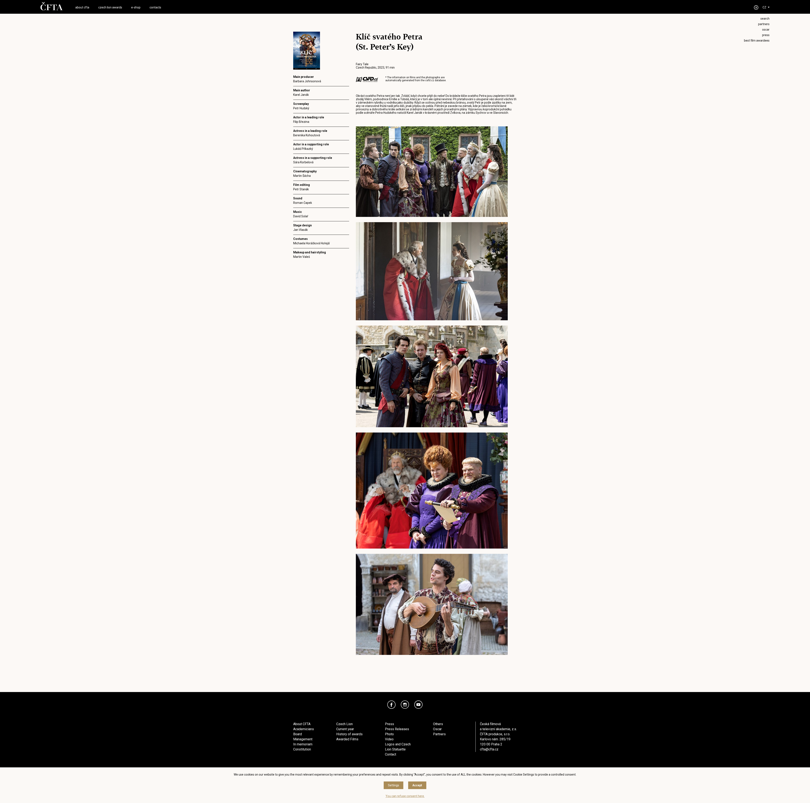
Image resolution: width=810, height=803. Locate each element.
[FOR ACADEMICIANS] (756, 7)
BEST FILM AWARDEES (757, 40)
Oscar (437, 729)
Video (389, 739)
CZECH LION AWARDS (110, 7)
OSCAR (766, 29)
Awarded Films (347, 739)
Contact (390, 754)
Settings (393, 785)
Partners (439, 734)
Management (302, 739)
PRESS (766, 35)
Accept (417, 785)
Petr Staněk (301, 189)
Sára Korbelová (303, 162)
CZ (764, 7)
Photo (389, 734)
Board (297, 734)
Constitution (302, 749)
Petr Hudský (301, 108)
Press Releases (397, 729)
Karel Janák (301, 94)
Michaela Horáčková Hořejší (311, 243)
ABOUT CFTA (82, 7)
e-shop (135, 7)
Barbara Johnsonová (307, 81)
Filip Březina (301, 121)
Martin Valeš (301, 256)
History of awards (349, 734)
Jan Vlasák (300, 229)
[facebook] (391, 704)
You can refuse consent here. (405, 796)
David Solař (300, 216)
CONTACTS (155, 7)
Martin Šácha (302, 175)
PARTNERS (764, 24)
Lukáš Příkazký (303, 148)
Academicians (303, 729)
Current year (345, 729)
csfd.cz (429, 80)
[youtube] (418, 704)
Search (765, 18)
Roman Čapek (302, 202)
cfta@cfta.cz (489, 749)
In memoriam (302, 744)
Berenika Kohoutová (306, 135)
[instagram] (405, 704)
